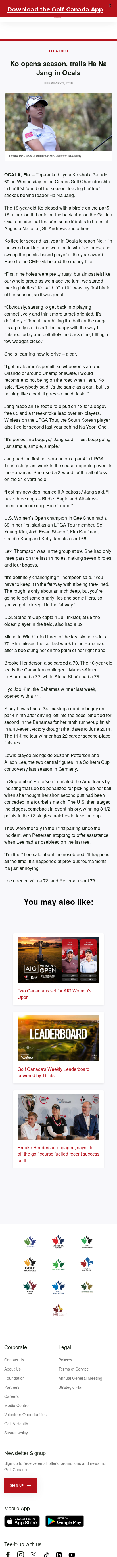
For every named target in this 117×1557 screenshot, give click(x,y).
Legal (64, 1347)
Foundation (14, 1378)
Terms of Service (73, 1369)
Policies (65, 1360)
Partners (12, 1387)
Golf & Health (16, 1423)
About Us (12, 1369)
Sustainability (16, 1433)
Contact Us (14, 1360)
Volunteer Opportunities (25, 1414)
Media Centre (16, 1405)
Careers (11, 1396)
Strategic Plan (70, 1387)
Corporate (15, 1347)
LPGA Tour (58, 51)
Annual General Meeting (80, 1378)
